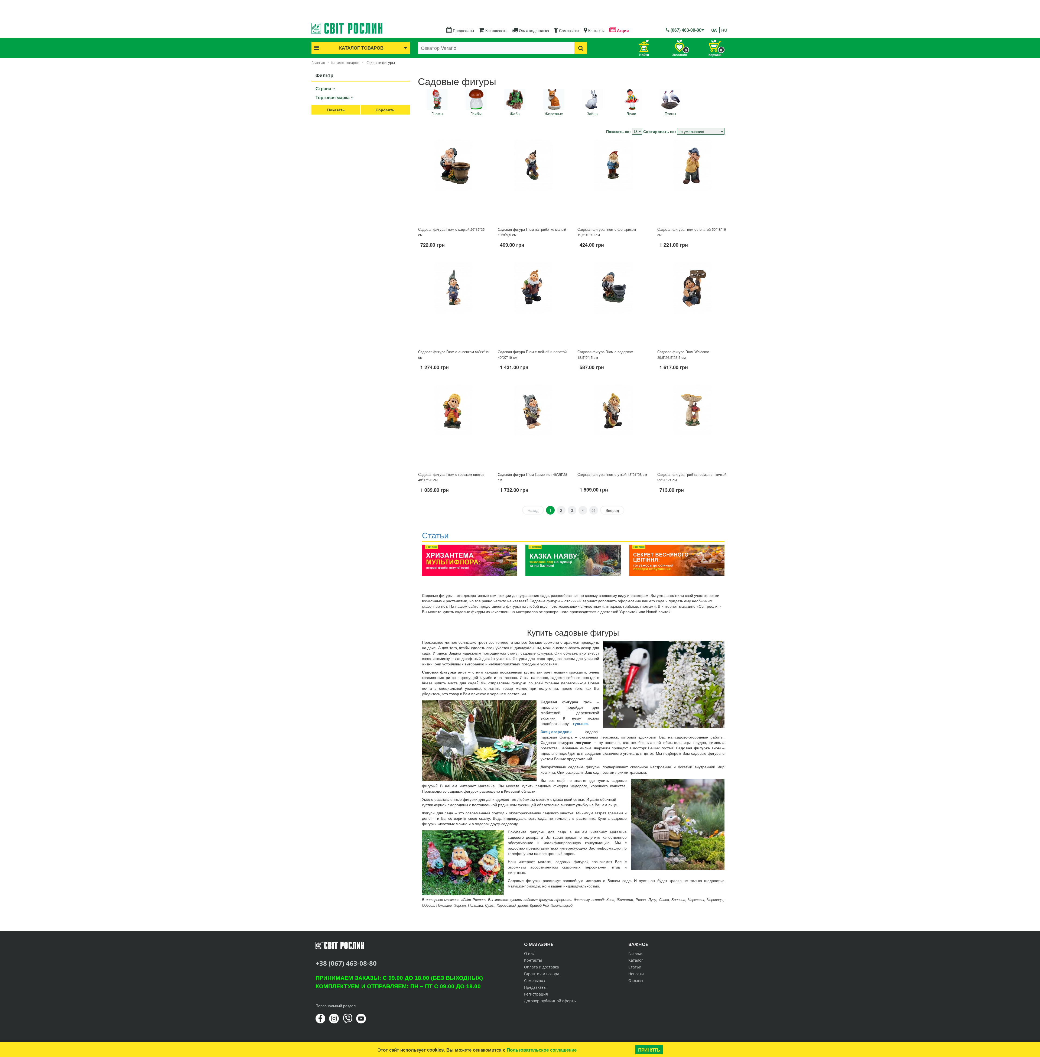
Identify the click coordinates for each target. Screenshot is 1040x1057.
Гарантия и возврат (542, 973)
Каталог (635, 960)
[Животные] (553, 99)
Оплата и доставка (541, 967)
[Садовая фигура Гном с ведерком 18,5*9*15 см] (612, 303)
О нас (529, 953)
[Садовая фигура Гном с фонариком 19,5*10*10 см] (612, 181)
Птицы (670, 113)
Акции (622, 30)
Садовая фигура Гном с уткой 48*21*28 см (612, 474)
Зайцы (592, 113)
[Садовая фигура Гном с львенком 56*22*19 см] (453, 303)
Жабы (515, 113)
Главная (636, 953)
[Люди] (631, 99)
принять (649, 1049)
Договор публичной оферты (550, 1000)
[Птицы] (670, 99)
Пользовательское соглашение (542, 1049)
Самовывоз (568, 30)
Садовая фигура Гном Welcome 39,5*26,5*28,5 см (683, 354)
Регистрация (536, 994)
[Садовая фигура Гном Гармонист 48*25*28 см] (533, 426)
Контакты (595, 30)
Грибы (476, 113)
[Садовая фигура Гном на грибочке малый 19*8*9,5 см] (533, 181)
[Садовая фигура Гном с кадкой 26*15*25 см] (453, 181)
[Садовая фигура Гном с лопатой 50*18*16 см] (692, 181)
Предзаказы (463, 30)
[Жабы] (514, 99)
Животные (554, 113)
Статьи (634, 967)
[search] (581, 48)
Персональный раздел (336, 1005)
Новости (636, 973)
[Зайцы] (592, 99)
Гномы (437, 113)
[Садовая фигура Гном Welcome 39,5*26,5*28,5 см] (692, 303)
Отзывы (635, 980)
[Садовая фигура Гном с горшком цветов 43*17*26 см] (453, 426)
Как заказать (495, 30)
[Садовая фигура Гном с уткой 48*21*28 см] (612, 426)
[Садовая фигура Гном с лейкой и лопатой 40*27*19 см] (533, 303)
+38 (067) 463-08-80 (346, 963)
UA (714, 30)
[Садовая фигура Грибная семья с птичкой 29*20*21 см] (692, 426)
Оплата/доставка (533, 30)
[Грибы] (476, 99)
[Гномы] (437, 99)
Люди (631, 113)
